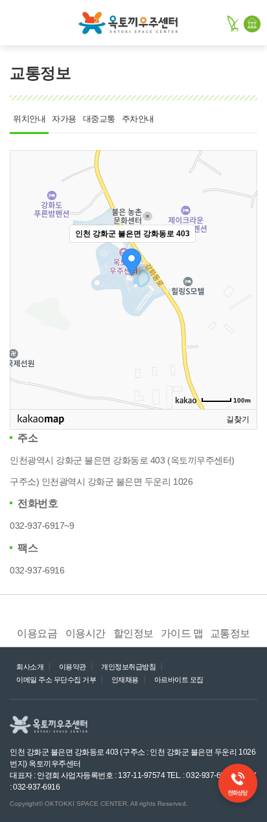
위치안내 (29, 119)
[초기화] (241, 302)
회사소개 (29, 667)
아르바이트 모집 (178, 679)
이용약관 (72, 667)
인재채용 (125, 679)
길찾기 (238, 419)
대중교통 (99, 119)
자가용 (64, 119)
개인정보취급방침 (128, 667)
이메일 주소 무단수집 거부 (56, 679)
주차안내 (138, 119)
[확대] (241, 256)
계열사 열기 (207, 726)
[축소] (241, 278)
